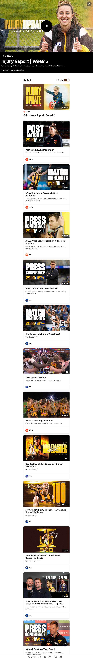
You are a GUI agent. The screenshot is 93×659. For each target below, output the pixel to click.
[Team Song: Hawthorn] (46, 369)
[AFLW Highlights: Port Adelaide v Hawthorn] (46, 187)
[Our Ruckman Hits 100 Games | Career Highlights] (46, 457)
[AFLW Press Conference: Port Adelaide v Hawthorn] (46, 235)
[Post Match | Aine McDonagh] (46, 141)
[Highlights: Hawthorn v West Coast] (46, 326)
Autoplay (59, 80)
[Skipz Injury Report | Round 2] (46, 101)
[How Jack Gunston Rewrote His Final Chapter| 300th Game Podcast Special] (46, 595)
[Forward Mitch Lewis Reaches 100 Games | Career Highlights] (46, 503)
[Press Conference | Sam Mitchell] (46, 281)
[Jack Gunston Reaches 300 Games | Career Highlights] (46, 548)
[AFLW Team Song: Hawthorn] (46, 412)
